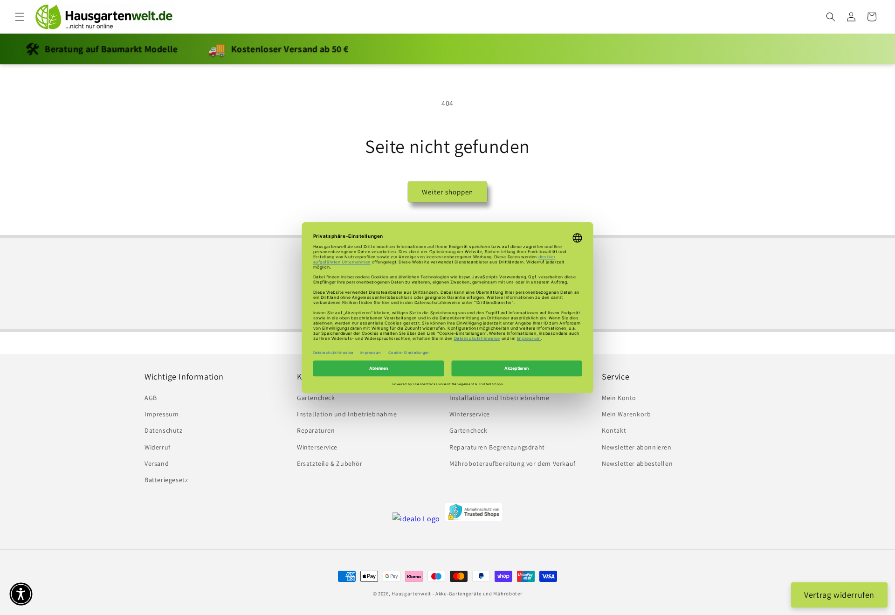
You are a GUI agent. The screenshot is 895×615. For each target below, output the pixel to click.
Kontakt (614, 431)
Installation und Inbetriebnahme (347, 414)
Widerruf (158, 447)
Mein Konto (619, 398)
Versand (157, 463)
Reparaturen (316, 431)
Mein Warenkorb (626, 414)
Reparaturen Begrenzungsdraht (497, 447)
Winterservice (317, 447)
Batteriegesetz (166, 480)
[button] (19, 17)
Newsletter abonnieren (637, 447)
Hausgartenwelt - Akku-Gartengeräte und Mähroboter (457, 593)
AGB (151, 398)
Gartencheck (316, 398)
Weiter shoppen (447, 191)
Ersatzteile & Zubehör (330, 463)
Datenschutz (164, 431)
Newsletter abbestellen (637, 463)
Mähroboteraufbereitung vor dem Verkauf (512, 463)
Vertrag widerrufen (839, 594)
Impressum (162, 414)
